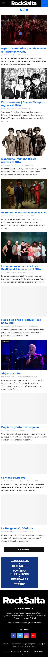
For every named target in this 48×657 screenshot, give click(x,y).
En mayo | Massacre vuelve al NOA (24, 212)
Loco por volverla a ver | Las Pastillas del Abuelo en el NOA (21, 268)
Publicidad (27, 651)
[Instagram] (26, 635)
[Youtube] (33, 635)
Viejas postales (11, 373)
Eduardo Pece (9, 108)
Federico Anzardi (10, 531)
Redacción (7, 55)
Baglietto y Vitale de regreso (20, 427)
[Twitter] (20, 635)
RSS (23, 655)
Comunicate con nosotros (12, 651)
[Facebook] (13, 635)
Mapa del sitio (38, 651)
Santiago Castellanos (11, 481)
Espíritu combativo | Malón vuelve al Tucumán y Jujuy (23, 50)
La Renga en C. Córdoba (17, 528)
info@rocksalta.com (32, 623)
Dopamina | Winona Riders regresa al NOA (18, 160)
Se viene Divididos (13, 477)
